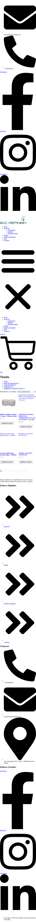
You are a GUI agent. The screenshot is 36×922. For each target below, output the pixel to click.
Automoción (11, 230)
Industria (10, 232)
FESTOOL (8, 387)
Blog (5, 238)
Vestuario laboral (13, 233)
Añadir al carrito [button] (7, 423)
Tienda (6, 235)
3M (6, 381)
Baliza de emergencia (11, 383)
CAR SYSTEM (10, 385)
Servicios (6, 228)
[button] (18, 279)
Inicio (5, 226)
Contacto (6, 240)
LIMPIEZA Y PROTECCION (14, 388)
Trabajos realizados (9, 237)
